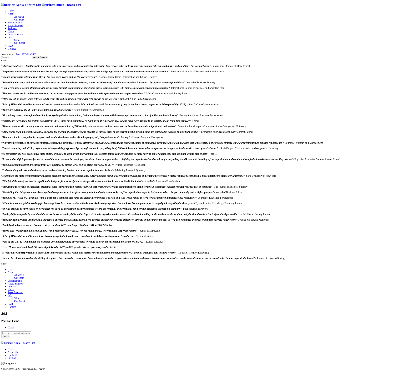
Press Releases (15, 34)
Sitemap (12, 358)
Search (40, 57)
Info (10, 37)
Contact (12, 48)
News (11, 31)
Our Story (19, 19)
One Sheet (19, 42)
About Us (19, 16)
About (11, 13)
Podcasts (12, 28)
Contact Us (13, 355)
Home (11, 11)
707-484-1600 (25, 54)
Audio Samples (15, 25)
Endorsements (15, 22)
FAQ (10, 45)
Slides (17, 40)
